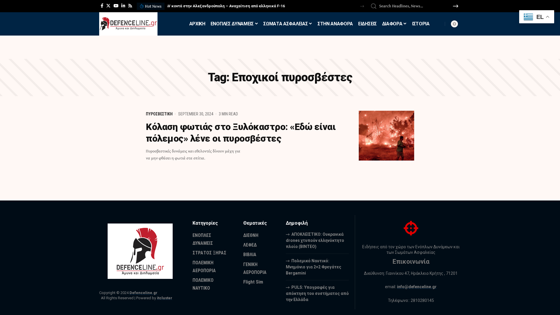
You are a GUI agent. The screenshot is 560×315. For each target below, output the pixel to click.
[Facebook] (102, 6)
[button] (362, 6)
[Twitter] (108, 6)
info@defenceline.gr (417, 286)
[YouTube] (116, 6)
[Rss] (130, 6)
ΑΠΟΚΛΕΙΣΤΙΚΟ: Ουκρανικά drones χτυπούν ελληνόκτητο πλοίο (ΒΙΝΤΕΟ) (315, 240)
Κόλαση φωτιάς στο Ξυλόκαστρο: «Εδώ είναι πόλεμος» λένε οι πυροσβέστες (240, 132)
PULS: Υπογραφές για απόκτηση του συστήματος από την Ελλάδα (317, 293)
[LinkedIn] (123, 6)
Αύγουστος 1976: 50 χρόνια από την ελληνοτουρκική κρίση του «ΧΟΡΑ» (231, 6)
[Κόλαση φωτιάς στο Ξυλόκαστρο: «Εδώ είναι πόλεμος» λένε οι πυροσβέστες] (386, 136)
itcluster (164, 298)
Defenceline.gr (144, 293)
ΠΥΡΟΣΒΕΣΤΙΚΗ (159, 114)
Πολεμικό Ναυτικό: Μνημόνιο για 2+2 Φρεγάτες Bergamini (313, 266)
